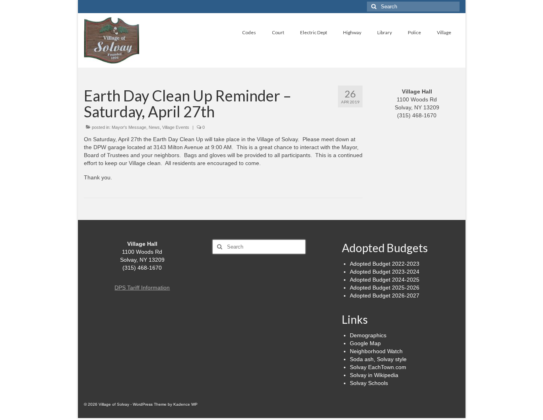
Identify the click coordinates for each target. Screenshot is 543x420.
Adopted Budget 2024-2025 (384, 279)
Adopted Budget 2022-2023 (384, 264)
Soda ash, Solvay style (378, 359)
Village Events (175, 127)
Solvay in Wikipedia (374, 375)
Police (414, 32)
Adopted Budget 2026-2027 (384, 295)
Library (384, 32)
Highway (352, 32)
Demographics (368, 335)
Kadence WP (185, 404)
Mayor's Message (129, 127)
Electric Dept (313, 32)
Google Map (365, 343)
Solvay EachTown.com (378, 367)
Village (444, 32)
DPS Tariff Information (142, 287)
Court (278, 32)
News (154, 127)
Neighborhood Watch (376, 351)
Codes (249, 32)
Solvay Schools (369, 383)
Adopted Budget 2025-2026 (384, 287)
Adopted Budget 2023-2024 (384, 271)
